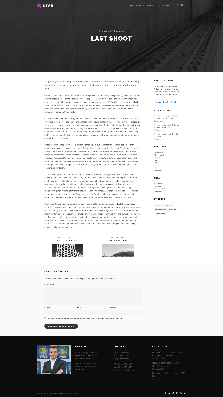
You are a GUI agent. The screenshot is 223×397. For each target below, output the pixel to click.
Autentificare (158, 184)
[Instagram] (167, 102)
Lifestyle (157, 157)
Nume (47, 308)
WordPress (158, 170)
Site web (113, 308)
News (156, 160)
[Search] (177, 5)
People (156, 165)
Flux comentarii (159, 189)
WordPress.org (159, 191)
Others (156, 163)
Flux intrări (158, 186)
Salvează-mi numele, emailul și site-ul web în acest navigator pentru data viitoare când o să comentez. (85, 319)
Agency (158, 205)
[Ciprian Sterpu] (45, 5)
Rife (38, 393)
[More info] (182, 5)
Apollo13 (169, 205)
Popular (172, 209)
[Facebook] (163, 102)
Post (155, 168)
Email (79, 308)
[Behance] (159, 102)
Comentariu (49, 285)
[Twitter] (175, 102)
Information (160, 209)
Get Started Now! (82, 369)
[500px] (155, 102)
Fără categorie (159, 155)
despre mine (158, 152)
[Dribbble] (171, 102)
